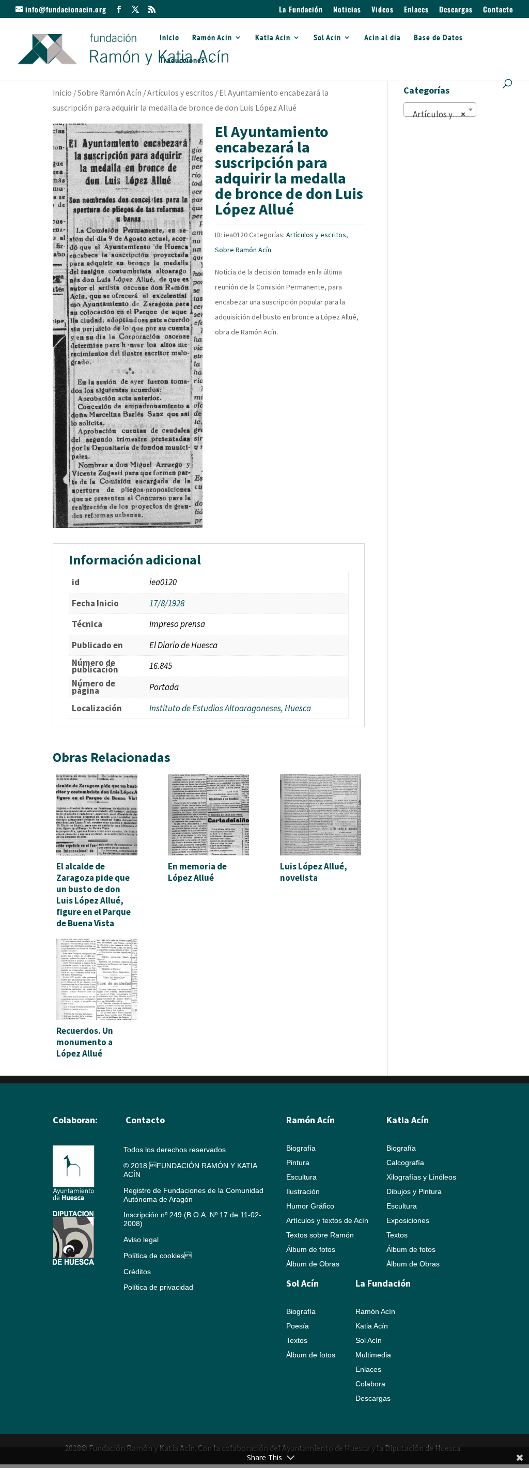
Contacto (498, 10)
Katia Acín (272, 38)
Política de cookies (157, 1255)
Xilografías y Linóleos (421, 1177)
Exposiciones (407, 1220)
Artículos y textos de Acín (327, 1220)
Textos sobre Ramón (320, 1235)
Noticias (347, 10)
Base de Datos (438, 38)
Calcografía (405, 1162)
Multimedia (373, 1355)
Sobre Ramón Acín (109, 93)
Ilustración (303, 1191)
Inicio (169, 38)
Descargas (456, 10)
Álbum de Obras (312, 1264)
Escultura (301, 1177)
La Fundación (301, 10)
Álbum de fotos (310, 1249)
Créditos (137, 1271)
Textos (397, 1235)
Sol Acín (327, 38)
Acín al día (382, 38)
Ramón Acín (212, 38)
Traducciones (182, 60)
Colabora (370, 1384)
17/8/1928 (166, 603)
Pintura (297, 1162)
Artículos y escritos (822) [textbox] (442, 114)
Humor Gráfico (310, 1206)
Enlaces (416, 10)
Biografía (301, 1148)
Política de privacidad (158, 1287)
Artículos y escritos (180, 93)
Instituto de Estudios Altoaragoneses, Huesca (230, 708)
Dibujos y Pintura (414, 1191)
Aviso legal (141, 1239)
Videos (382, 10)
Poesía (297, 1326)
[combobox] (439, 109)
